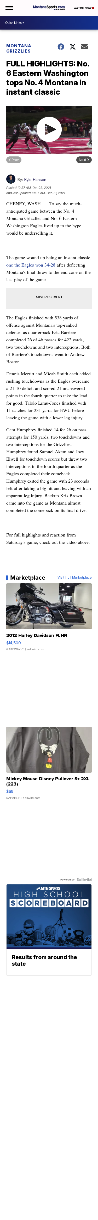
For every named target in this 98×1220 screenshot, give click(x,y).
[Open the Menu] (9, 7)
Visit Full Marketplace (74, 577)
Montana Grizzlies (18, 48)
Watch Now (83, 8)
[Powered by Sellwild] (84, 880)
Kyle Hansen (35, 179)
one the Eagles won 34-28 (30, 265)
